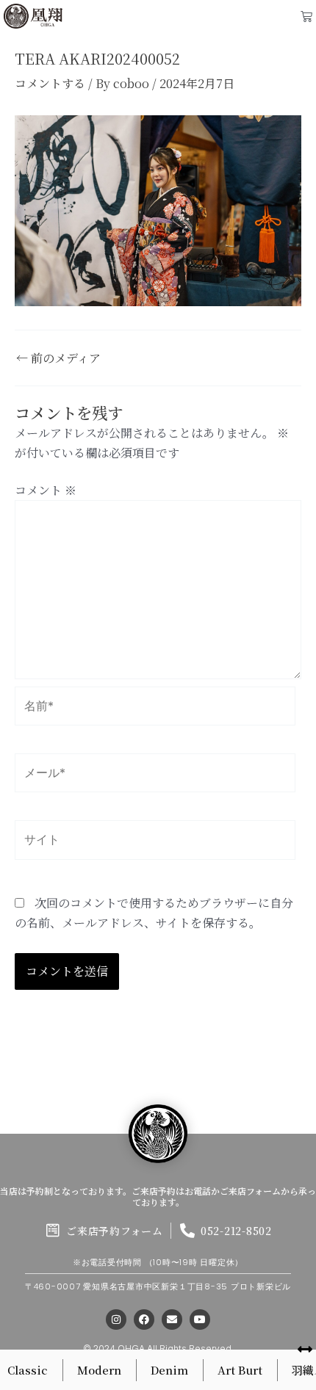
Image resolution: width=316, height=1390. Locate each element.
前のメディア (58, 358)
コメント (45, 490)
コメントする (50, 83)
